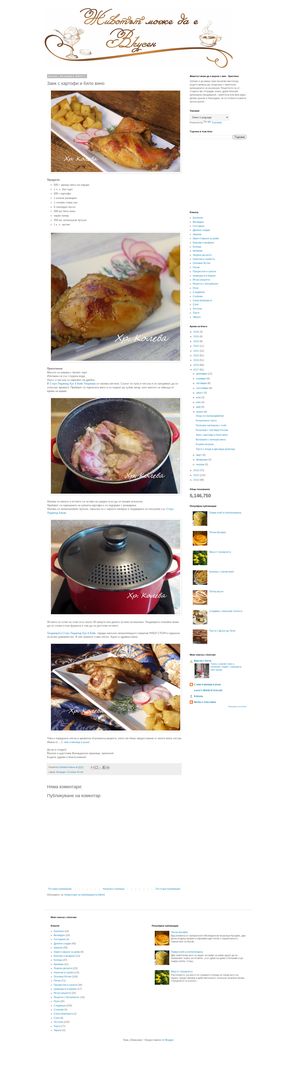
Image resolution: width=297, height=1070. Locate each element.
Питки (196, 267)
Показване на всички (237, 707)
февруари (202, 459)
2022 (196, 346)
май (198, 407)
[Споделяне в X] (100, 767)
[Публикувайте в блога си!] (96, 767)
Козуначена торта (206, 420)
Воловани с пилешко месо (211, 439)
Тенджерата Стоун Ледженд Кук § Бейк (71, 633)
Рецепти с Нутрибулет (206, 283)
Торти (196, 312)
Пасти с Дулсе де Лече (222, 630)
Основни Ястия (75, 772)
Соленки (198, 296)
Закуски (197, 234)
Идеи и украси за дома (206, 238)
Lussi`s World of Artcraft (208, 690)
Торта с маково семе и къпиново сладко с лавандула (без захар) (226, 667)
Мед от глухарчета (220, 552)
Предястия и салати (204, 271)
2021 (196, 350)
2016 (196, 470)
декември (202, 373)
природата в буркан (204, 275)
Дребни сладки (201, 230)
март (199, 455)
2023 (196, 341)
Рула (195, 288)
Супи (196, 304)
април (200, 411)
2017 (196, 369)
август (200, 392)
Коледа (197, 246)
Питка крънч (216, 591)
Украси (197, 317)
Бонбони (198, 217)
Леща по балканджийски (210, 415)
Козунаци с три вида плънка (212, 430)
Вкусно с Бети (202, 660)
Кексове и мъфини (203, 242)
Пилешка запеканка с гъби (211, 425)
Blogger (169, 1040)
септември (202, 388)
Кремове (198, 250)
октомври (201, 383)
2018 (196, 365)
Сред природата (202, 300)
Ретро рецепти (201, 279)
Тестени (197, 308)
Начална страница (113, 888)
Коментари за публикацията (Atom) (84, 894)
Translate (217, 122)
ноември (201, 378)
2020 (196, 355)
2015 (196, 475)
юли (198, 397)
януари (200, 464)
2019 (196, 360)
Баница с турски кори (221, 571)
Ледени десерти (202, 255)
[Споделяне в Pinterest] (108, 767)
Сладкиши (199, 292)
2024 (196, 336)
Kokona (198, 696)
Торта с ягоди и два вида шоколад (215, 449)
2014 (196, 479)
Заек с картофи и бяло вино (212, 435)
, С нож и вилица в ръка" (75, 742)
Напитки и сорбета (204, 259)
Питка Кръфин (217, 532)
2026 (196, 331)
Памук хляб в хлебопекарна (225, 512)
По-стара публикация (168, 888)
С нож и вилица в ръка (207, 684)
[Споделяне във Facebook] (104, 767)
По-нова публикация (60, 888)
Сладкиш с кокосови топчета (225, 611)
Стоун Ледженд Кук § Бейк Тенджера (73, 383)
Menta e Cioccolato (205, 702)
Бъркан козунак (205, 444)
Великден (61, 772)
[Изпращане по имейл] (93, 767)
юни (198, 402)
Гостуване (198, 226)
